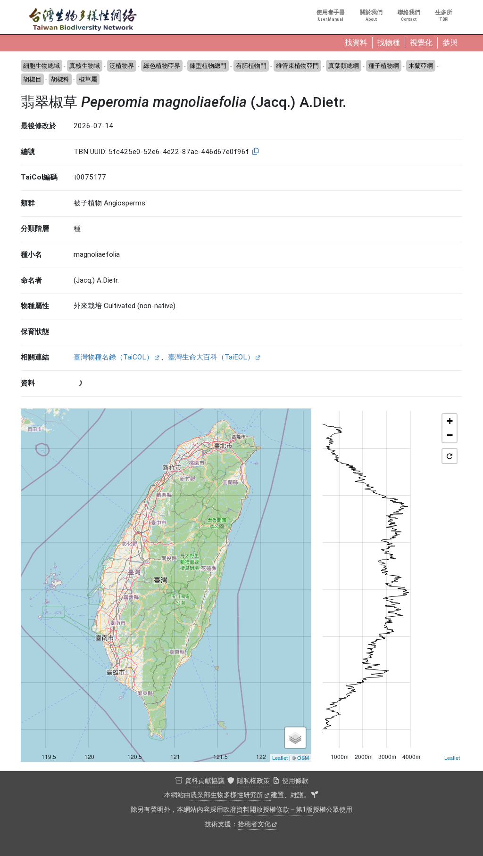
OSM (303, 757)
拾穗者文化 (254, 824)
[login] (314, 795)
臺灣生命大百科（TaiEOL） (211, 357)
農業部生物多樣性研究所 (227, 795)
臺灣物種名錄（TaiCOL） (113, 357)
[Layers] (295, 737)
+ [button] (450, 421)
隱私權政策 (253, 781)
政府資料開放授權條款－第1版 (268, 810)
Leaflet (280, 757)
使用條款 (295, 781)
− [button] (450, 435)
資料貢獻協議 (205, 781)
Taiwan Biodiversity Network (83, 20)
